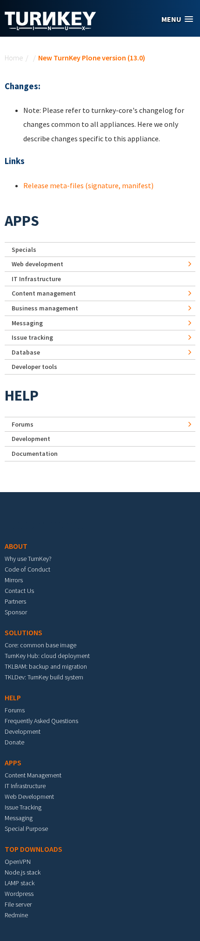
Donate (14, 742)
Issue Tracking (23, 807)
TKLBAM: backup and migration (46, 666)
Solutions (23, 632)
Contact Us (19, 590)
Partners (15, 601)
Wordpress (19, 893)
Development (31, 438)
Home (14, 57)
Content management (44, 293)
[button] (177, 19)
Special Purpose (26, 828)
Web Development (29, 796)
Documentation (35, 453)
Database (26, 352)
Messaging (27, 323)
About (16, 546)
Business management (45, 308)
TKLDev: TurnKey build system (44, 677)
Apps (22, 220)
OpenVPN (18, 861)
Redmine (16, 915)
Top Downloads (33, 849)
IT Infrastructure (36, 279)
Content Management (33, 775)
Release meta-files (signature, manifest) (88, 185)
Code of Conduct (27, 569)
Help (22, 395)
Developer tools (34, 366)
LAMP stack (19, 883)
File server (18, 904)
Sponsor (16, 612)
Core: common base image (40, 645)
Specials (24, 249)
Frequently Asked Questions (41, 721)
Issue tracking (32, 337)
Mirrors (14, 580)
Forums (22, 424)
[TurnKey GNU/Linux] (50, 27)
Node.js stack (22, 872)
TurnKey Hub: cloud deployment (47, 655)
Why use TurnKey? (28, 558)
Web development (37, 264)
